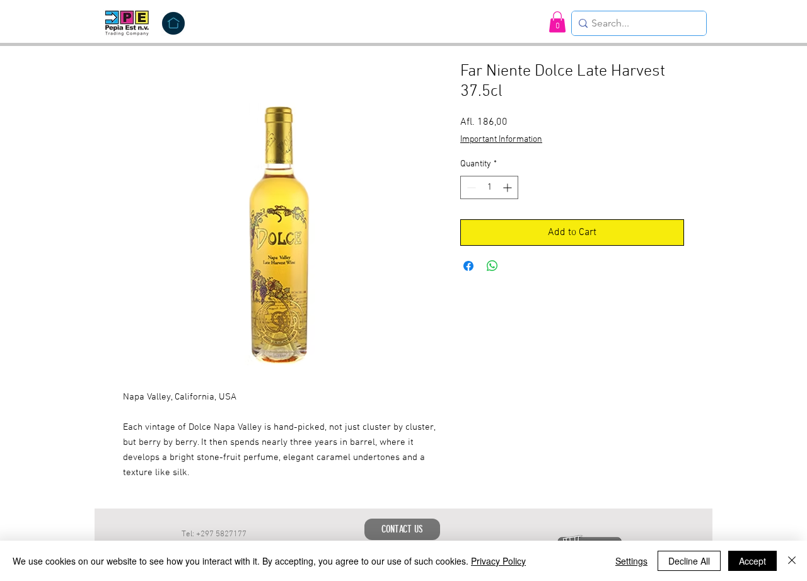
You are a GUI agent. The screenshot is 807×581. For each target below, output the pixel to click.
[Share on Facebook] (468, 265)
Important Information (501, 139)
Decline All (689, 561)
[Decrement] (470, 187)
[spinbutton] (489, 187)
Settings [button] (631, 561)
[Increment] (508, 187)
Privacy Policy (498, 561)
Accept (752, 561)
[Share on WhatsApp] (492, 265)
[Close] (791, 561)
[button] (557, 21)
